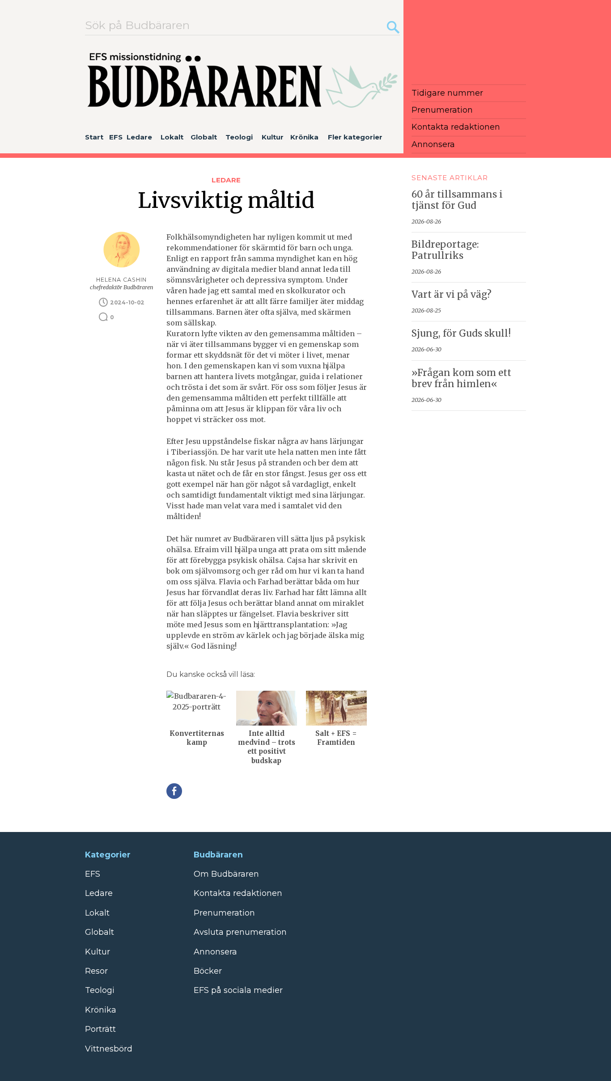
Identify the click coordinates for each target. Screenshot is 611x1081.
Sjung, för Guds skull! (461, 333)
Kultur (273, 137)
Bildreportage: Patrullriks (445, 250)
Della (174, 791)
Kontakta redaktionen (456, 127)
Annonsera (433, 144)
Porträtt (100, 1029)
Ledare (139, 137)
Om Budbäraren (226, 874)
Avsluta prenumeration (240, 932)
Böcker (208, 971)
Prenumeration (442, 110)
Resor (96, 971)
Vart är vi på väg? (452, 294)
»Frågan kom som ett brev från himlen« (461, 378)
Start (94, 137)
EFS (116, 137)
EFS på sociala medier (238, 990)
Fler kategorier (355, 137)
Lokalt (172, 137)
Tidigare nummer (447, 93)
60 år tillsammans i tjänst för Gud (457, 200)
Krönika (304, 137)
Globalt (204, 137)
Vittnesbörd (108, 1049)
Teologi (239, 137)
